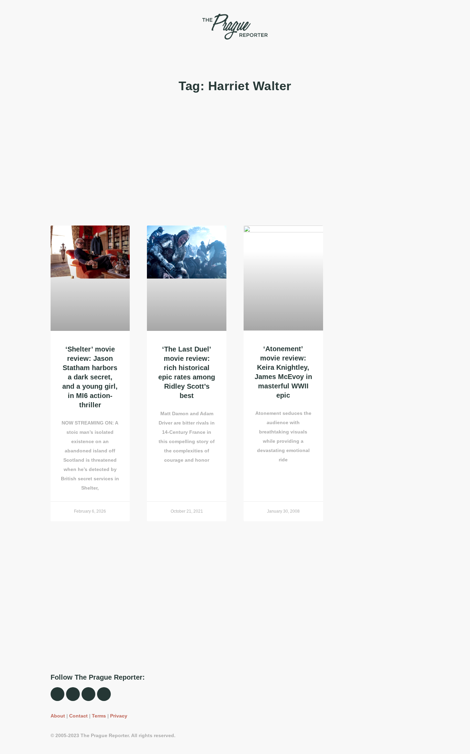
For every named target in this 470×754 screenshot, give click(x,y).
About (58, 716)
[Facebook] (57, 694)
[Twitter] (88, 694)
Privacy (118, 716)
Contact (78, 716)
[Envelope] (104, 694)
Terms (99, 716)
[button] (54, 26)
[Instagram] (73, 694)
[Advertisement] (235, 160)
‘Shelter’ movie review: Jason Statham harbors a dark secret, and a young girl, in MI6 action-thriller (90, 377)
